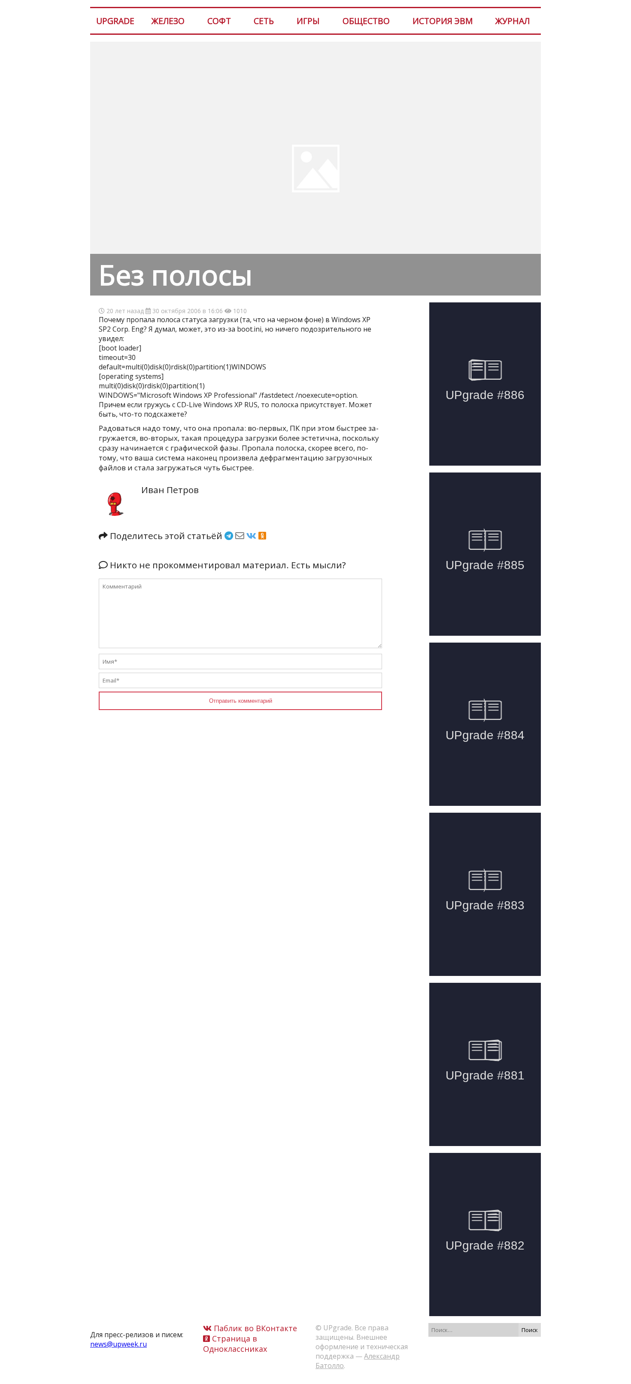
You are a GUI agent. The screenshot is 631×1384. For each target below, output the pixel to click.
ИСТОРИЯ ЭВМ (443, 21)
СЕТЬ (264, 21)
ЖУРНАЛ (512, 21)
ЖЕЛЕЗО (168, 21)
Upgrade (115, 21)
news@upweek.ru (118, 1344)
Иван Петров (170, 490)
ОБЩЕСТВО (366, 21)
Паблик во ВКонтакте (254, 1328)
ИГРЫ (308, 21)
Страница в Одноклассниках (235, 1343)
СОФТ (219, 21)
